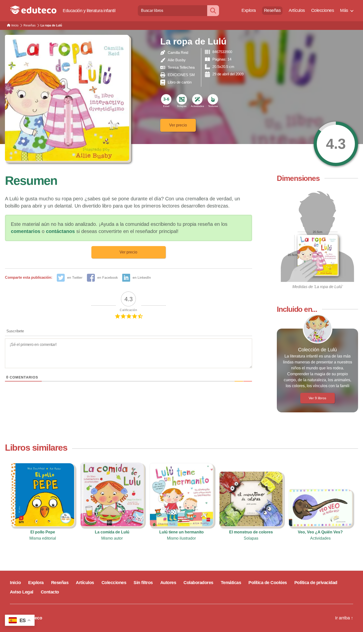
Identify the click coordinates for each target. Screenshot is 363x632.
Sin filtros (143, 582)
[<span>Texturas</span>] (212, 99)
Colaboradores (198, 582)
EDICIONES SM (181, 75)
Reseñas (272, 10)
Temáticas (231, 582)
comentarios (25, 231)
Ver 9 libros (317, 398)
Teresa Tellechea (181, 67)
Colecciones (322, 10)
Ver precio (178, 125)
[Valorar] (336, 144)
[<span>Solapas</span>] (181, 99)
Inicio (15, 582)
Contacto (50, 592)
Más (344, 10)
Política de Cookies (267, 582)
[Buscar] (213, 10)
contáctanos (60, 231)
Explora (249, 10)
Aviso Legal (21, 592)
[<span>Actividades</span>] (197, 99)
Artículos (297, 10)
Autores (168, 582)
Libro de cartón (180, 82)
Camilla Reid (178, 52)
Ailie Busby (177, 60)
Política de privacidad (315, 582)
